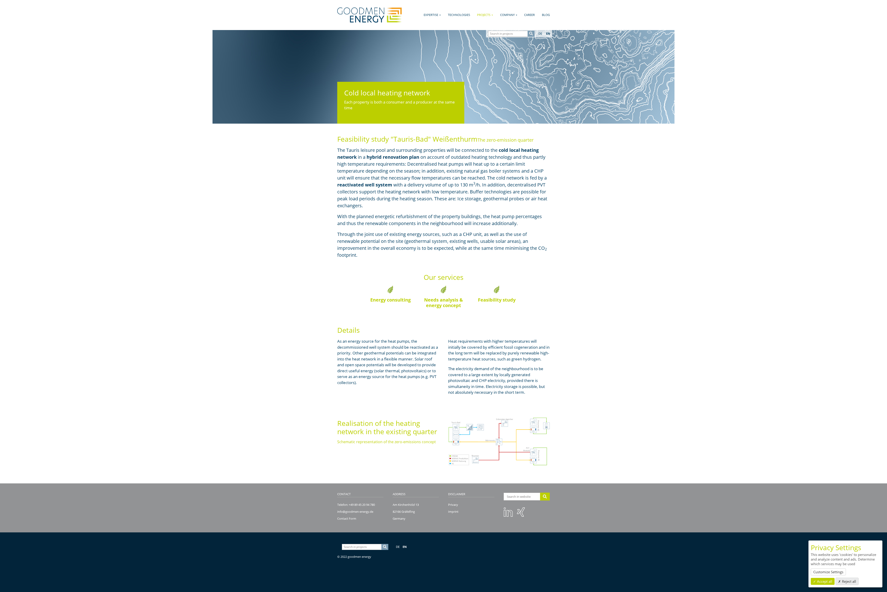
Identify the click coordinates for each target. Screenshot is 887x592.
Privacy (453, 505)
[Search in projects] (531, 34)
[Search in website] (545, 496)
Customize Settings (828, 572)
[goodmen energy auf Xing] (521, 512)
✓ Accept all (822, 581)
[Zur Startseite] (369, 15)
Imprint (453, 512)
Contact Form (346, 518)
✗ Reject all (847, 581)
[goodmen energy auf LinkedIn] (508, 512)
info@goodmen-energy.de (355, 512)
